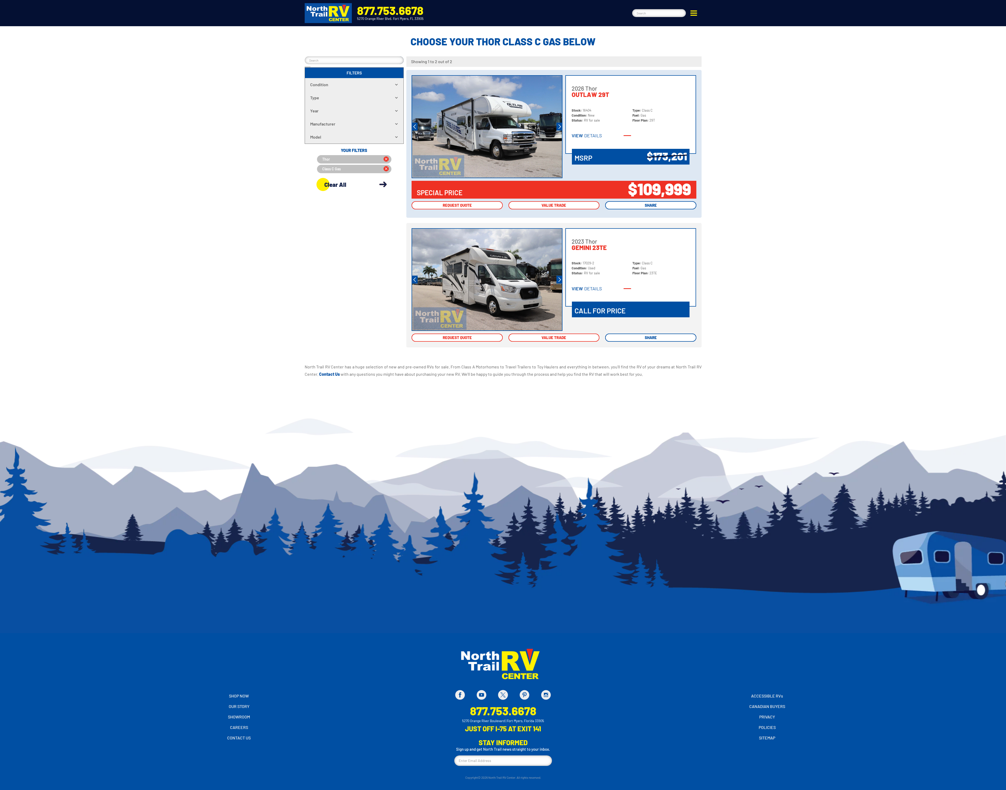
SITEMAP (767, 737)
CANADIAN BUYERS (767, 706)
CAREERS (239, 727)
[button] (693, 13)
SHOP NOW (239, 695)
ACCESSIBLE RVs (767, 695)
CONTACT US (239, 737)
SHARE (651, 205)
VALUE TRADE (554, 205)
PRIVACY (767, 716)
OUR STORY (239, 706)
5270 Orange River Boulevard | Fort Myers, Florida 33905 (503, 721)
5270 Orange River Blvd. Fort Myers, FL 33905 (390, 19)
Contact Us (330, 374)
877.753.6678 (390, 10)
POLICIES (767, 727)
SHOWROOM (239, 716)
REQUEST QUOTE (457, 205)
